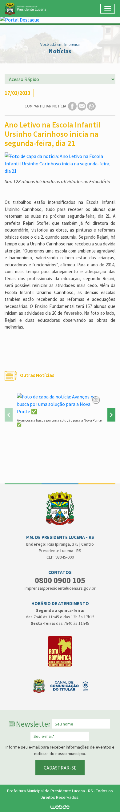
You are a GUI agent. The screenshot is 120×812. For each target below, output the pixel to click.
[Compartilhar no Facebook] (73, 105)
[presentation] (9, 415)
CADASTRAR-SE (60, 768)
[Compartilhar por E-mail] (82, 105)
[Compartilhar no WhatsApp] (91, 105)
